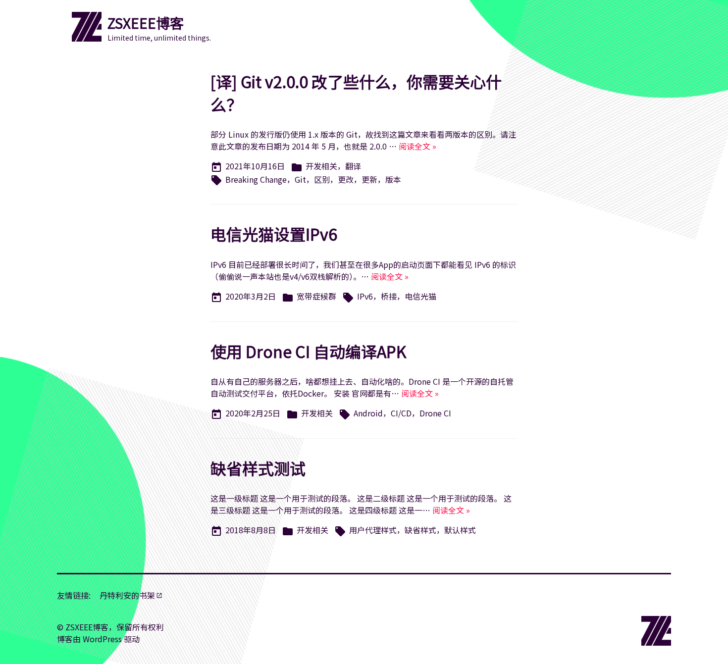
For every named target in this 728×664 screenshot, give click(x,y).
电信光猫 (420, 296)
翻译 (353, 166)
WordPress (102, 639)
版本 (393, 179)
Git (300, 179)
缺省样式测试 (258, 468)
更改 (346, 179)
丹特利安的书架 (127, 595)
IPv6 (365, 296)
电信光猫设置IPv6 (273, 233)
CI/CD (401, 413)
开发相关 (321, 166)
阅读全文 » (417, 146)
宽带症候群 (316, 296)
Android (368, 413)
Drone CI (435, 413)
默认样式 (460, 530)
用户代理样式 (373, 530)
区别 (322, 179)
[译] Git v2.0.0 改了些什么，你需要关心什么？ (356, 92)
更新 (369, 179)
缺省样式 (420, 530)
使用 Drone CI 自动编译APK (308, 351)
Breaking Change (256, 179)
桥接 (389, 296)
